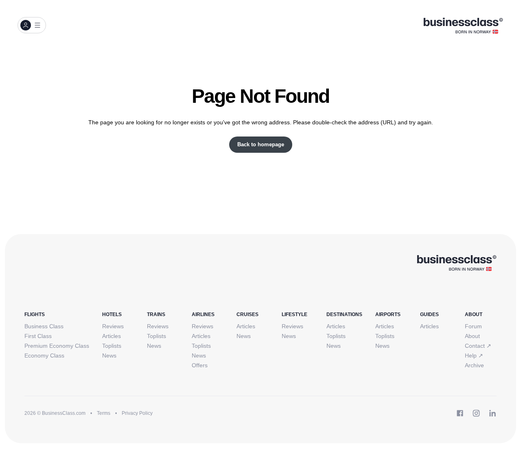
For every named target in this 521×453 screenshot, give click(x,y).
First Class (38, 336)
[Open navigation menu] (32, 25)
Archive (474, 365)
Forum (473, 326)
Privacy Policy (137, 413)
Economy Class (44, 355)
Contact (478, 346)
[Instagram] (476, 413)
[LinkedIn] (492, 413)
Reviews (113, 326)
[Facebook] (460, 413)
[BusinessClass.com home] (456, 262)
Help (474, 355)
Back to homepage (260, 144)
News (109, 355)
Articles (111, 336)
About (472, 336)
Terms (103, 413)
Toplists (111, 346)
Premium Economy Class (56, 346)
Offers (200, 365)
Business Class (43, 326)
